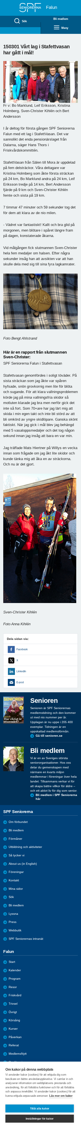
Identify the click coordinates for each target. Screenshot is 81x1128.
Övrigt (13, 1012)
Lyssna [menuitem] (13, 913)
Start (12, 962)
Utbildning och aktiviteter (25, 847)
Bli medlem (16, 830)
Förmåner (15, 838)
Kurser (13, 1028)
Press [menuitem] (12, 922)
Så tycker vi (16, 855)
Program (15, 978)
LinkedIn (21, 671)
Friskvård (15, 995)
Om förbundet (18, 822)
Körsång (14, 1020)
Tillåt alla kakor (39, 1108)
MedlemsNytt (18, 1053)
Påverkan (15, 1037)
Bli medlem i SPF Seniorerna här (56, 797)
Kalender (15, 970)
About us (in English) (23, 863)
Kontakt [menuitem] (14, 880)
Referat (14, 1045)
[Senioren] (13, 710)
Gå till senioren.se (49, 735)
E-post (20, 682)
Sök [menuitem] (24, 21)
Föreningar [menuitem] (16, 872)
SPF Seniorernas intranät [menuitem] (26, 938)
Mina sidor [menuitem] (16, 888)
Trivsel (13, 1003)
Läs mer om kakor (60, 1095)
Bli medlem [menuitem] (16, 905)
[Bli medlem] (13, 759)
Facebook (22, 649)
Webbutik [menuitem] (15, 930)
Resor (13, 987)
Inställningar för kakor (40, 1118)
